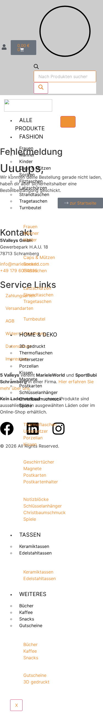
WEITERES (32, 594)
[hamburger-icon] (68, 122)
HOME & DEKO (38, 334)
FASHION (31, 136)
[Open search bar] (36, 67)
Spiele (25, 405)
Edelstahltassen (35, 553)
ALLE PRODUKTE (30, 124)
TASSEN (30, 534)
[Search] (41, 88)
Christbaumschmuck (40, 399)
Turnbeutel (30, 207)
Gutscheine (30, 625)
